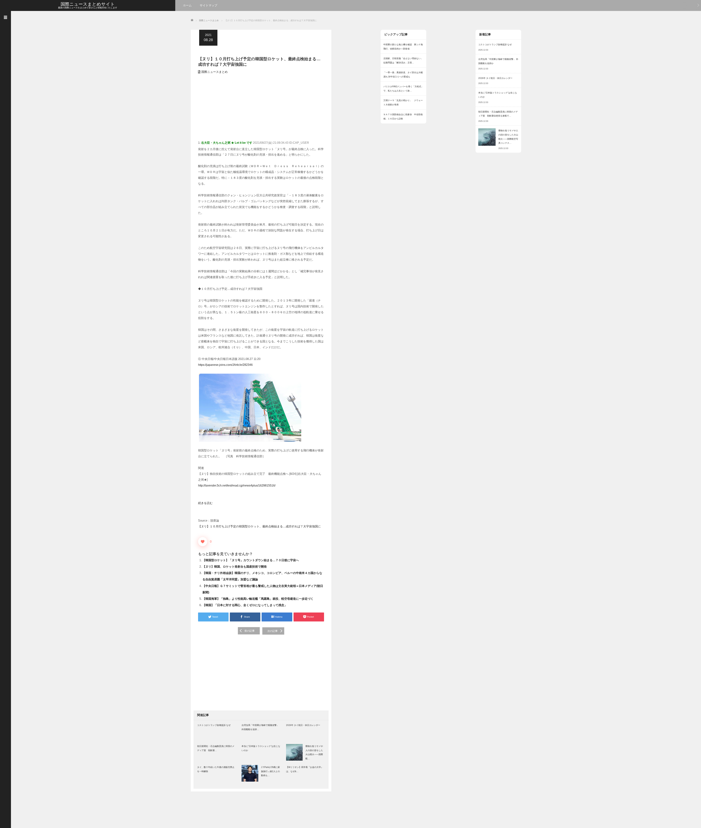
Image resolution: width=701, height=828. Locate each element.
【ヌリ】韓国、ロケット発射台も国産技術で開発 (234, 566)
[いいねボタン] (202, 541)
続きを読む (205, 503)
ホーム (187, 5)
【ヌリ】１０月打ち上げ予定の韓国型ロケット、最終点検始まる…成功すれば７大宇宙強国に (259, 526)
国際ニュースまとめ (214, 71)
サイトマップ (208, 5)
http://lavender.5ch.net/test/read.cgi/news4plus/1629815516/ (236, 485)
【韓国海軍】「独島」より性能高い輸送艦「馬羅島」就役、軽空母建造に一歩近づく (257, 598)
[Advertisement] (261, 109)
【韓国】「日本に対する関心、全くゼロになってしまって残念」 (244, 605)
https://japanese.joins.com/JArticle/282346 (225, 364)
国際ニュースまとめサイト (88, 4)
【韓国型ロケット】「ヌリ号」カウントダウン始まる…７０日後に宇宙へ (250, 560)
